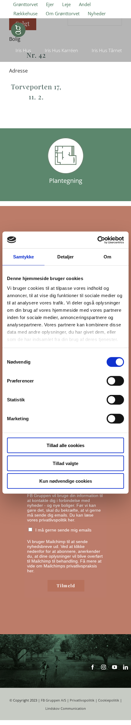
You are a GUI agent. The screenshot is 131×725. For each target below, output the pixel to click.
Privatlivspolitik (82, 700)
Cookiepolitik (108, 700)
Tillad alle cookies (65, 445)
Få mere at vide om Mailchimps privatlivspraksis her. (64, 566)
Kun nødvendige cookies (65, 481)
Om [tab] (107, 256)
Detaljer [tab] (65, 256)
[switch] (115, 381)
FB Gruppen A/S (53, 700)
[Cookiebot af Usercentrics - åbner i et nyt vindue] (97, 240)
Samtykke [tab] (23, 256)
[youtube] (114, 667)
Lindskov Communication (65, 708)
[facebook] (92, 667)
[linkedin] (125, 667)
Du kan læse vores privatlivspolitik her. (60, 517)
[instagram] (103, 667)
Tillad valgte (65, 463)
